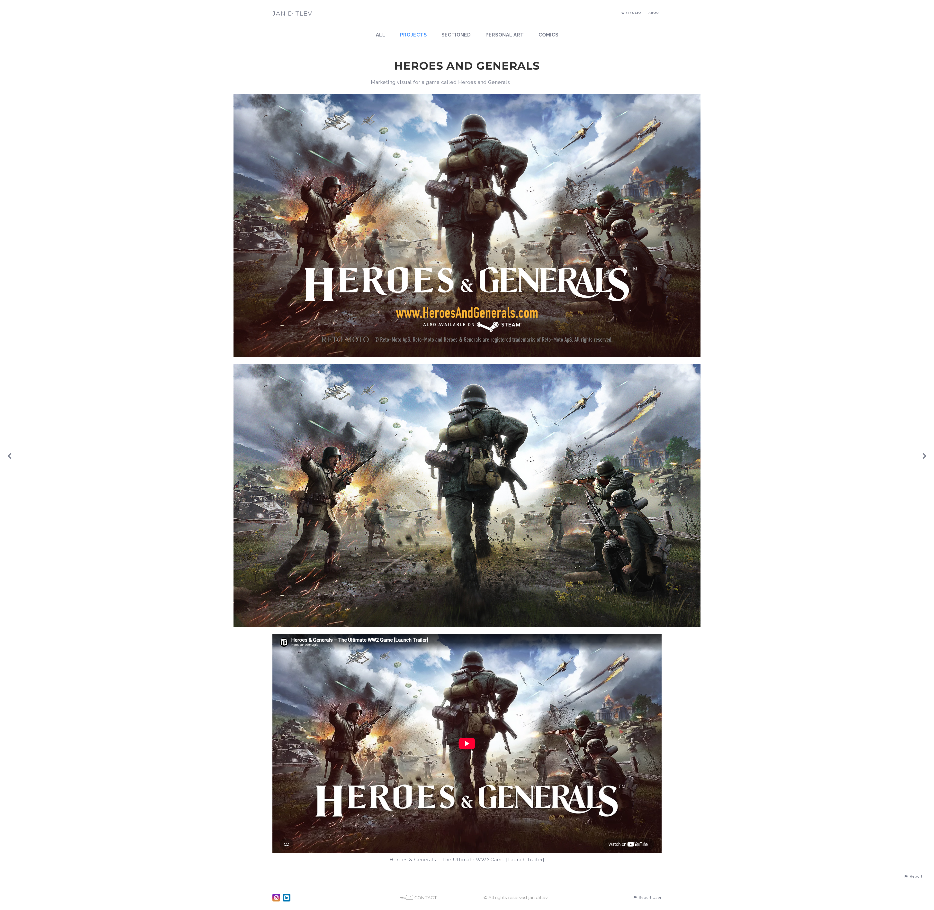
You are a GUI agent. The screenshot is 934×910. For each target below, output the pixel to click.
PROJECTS (413, 35)
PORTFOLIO (630, 13)
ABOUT (655, 13)
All (381, 35)
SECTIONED (456, 35)
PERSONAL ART (504, 35)
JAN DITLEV (292, 13)
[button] (913, 876)
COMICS (548, 35)
